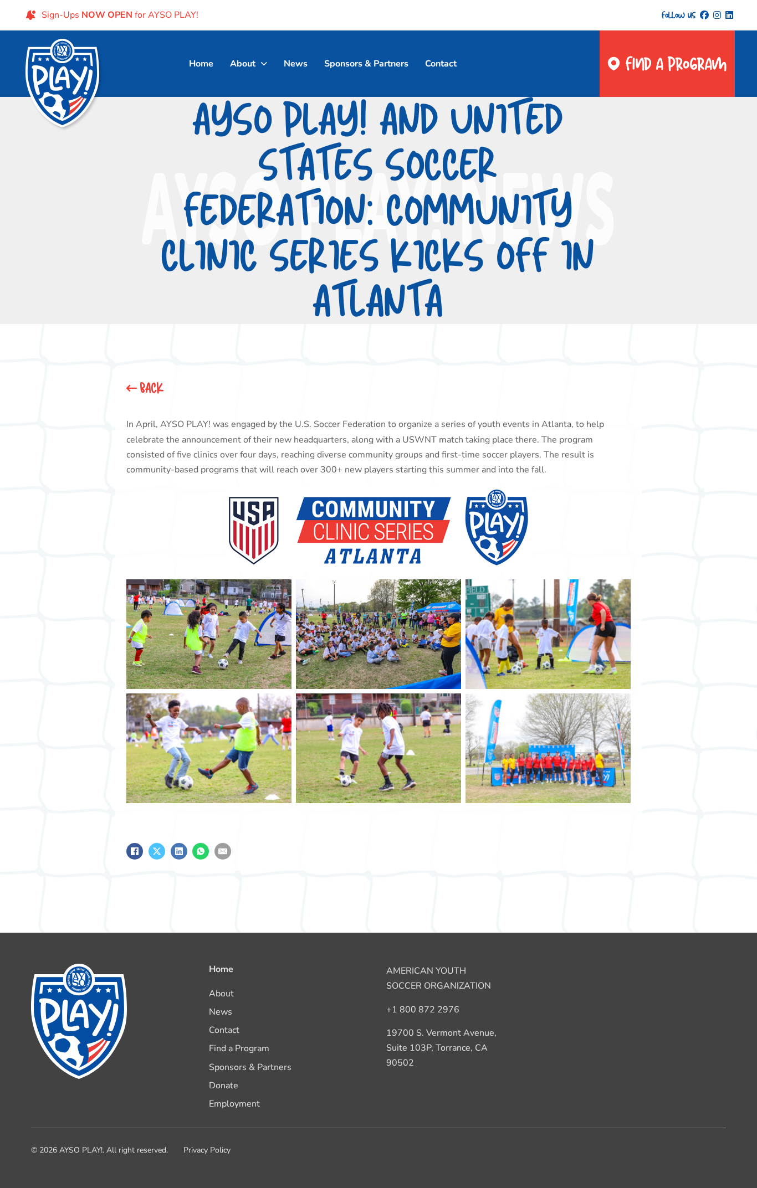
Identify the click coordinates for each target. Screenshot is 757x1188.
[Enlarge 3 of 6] (616, 593)
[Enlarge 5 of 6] (446, 707)
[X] (157, 851)
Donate (223, 1085)
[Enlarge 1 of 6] (277, 593)
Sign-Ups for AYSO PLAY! (120, 15)
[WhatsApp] (200, 851)
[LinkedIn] (179, 851)
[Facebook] (134, 851)
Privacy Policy (207, 1150)
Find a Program (676, 63)
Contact (441, 63)
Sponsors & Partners (366, 63)
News (296, 63)
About (242, 63)
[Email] (222, 851)
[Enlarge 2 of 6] (446, 593)
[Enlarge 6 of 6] (616, 707)
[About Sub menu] (264, 63)
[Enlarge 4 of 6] (277, 707)
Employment (234, 1104)
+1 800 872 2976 (422, 1010)
